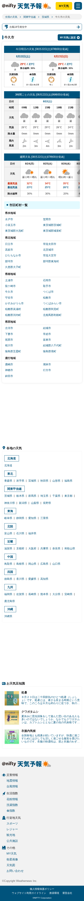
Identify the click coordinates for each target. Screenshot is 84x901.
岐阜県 (8, 518)
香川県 (20, 578)
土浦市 (9, 280)
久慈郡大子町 (13, 267)
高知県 (44, 578)
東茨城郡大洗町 (14, 230)
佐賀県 (20, 594)
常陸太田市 (49, 244)
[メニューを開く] (78, 6)
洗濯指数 (12, 805)
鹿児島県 (9, 601)
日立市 (9, 244)
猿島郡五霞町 (13, 351)
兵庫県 (44, 548)
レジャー (12, 829)
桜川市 (9, 345)
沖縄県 (8, 616)
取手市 (47, 286)
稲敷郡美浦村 (13, 309)
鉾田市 (9, 376)
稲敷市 (47, 297)
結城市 (47, 328)
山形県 (56, 480)
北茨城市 (48, 249)
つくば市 (48, 291)
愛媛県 (32, 578)
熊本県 (44, 594)
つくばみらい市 (52, 303)
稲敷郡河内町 (13, 315)
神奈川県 (9, 502)
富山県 (8, 533)
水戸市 (9, 219)
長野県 (47, 502)
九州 (10, 587)
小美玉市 (10, 225)
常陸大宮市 (49, 255)
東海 (10, 511)
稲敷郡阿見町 (51, 309)
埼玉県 (44, 495)
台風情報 (12, 786)
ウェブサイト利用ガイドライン (29, 893)
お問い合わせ (15, 870)
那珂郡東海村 (51, 261)
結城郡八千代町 (52, 345)
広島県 (44, 563)
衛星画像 (12, 859)
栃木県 (20, 495)
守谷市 (9, 297)
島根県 (20, 563)
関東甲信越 (29, 17)
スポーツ (12, 823)
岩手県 (20, 480)
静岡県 (20, 518)
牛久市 (9, 291)
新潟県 (23, 502)
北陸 (10, 526)
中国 (10, 556)
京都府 (20, 548)
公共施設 (12, 840)
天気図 (11, 865)
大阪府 (32, 548)
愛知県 (32, 518)
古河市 (9, 328)
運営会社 (67, 893)
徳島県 (8, 578)
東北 (10, 473)
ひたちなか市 (13, 255)
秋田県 (44, 480)
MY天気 (64, 6)
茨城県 (45, 17)
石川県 (20, 533)
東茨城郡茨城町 (52, 225)
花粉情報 (12, 799)
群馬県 (32, 495)
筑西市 (9, 339)
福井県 (32, 533)
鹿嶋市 (9, 364)
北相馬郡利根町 (52, 315)
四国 (10, 571)
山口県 (56, 563)
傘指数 (11, 810)
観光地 (11, 835)
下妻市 (9, 334)
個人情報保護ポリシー (42, 889)
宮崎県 (68, 594)
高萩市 (9, 249)
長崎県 (32, 594)
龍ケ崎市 (10, 286)
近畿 (10, 541)
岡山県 (32, 563)
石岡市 (47, 280)
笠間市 (47, 219)
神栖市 (9, 370)
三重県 (44, 518)
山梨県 (35, 502)
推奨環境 (54, 893)
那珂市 (9, 261)
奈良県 (56, 548)
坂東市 (47, 339)
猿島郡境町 (49, 351)
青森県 (8, 480)
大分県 (56, 594)
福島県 (68, 480)
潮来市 (47, 364)
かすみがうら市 (14, 303)
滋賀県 (8, 548)
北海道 (11, 458)
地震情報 (12, 780)
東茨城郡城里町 (52, 230)
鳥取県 (8, 563)
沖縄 (10, 609)
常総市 (47, 334)
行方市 (47, 370)
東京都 (68, 495)
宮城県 (32, 480)
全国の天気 (11, 17)
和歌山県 (69, 548)
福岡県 (8, 594)
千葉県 (56, 495)
